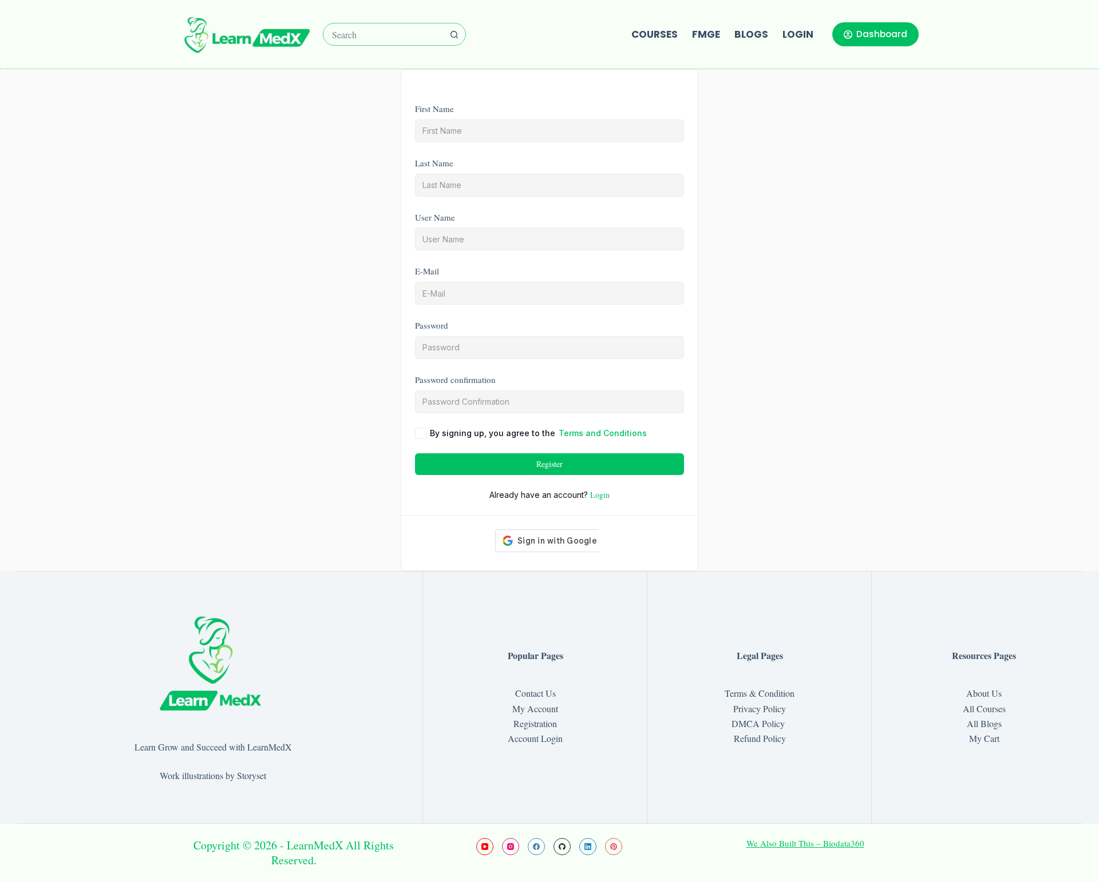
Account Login (535, 738)
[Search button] (454, 34)
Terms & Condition (759, 693)
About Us (984, 693)
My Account (535, 709)
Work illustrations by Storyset (213, 775)
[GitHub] (562, 846)
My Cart (984, 738)
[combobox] (383, 34)
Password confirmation (455, 379)
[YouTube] (484, 846)
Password (431, 325)
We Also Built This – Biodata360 (805, 843)
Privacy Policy (759, 709)
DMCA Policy (760, 723)
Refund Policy (760, 738)
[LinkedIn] (587, 846)
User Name (435, 217)
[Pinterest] (613, 846)
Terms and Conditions (603, 433)
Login (797, 34)
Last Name (434, 163)
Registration (535, 723)
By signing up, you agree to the (538, 433)
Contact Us (535, 693)
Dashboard (881, 34)
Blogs (751, 34)
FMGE (706, 34)
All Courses (984, 709)
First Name (434, 108)
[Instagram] (510, 846)
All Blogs (984, 723)
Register (549, 463)
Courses (654, 34)
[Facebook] (536, 846)
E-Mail (427, 271)
